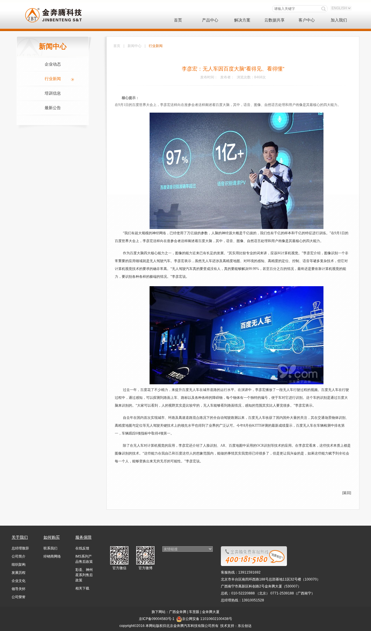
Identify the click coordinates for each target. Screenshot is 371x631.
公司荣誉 (19, 597)
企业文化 (19, 581)
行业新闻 (53, 78)
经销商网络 (52, 556)
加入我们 (339, 20)
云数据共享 (274, 20)
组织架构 (19, 565)
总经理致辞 (20, 548)
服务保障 (83, 537)
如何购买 (51, 537)
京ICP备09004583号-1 (156, 619)
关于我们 (20, 537)
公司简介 (19, 556)
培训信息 (53, 93)
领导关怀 (19, 589)
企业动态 (53, 64)
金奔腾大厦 (210, 612)
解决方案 (242, 20)
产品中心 (210, 20)
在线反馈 (82, 548)
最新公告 (53, 107)
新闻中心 (134, 46)
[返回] (346, 493)
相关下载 (82, 588)
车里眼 (194, 612)
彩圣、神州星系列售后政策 (84, 575)
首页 (178, 20)
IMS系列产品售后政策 (84, 559)
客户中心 (307, 20)
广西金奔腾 (177, 612)
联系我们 (50, 548)
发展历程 (19, 573)
